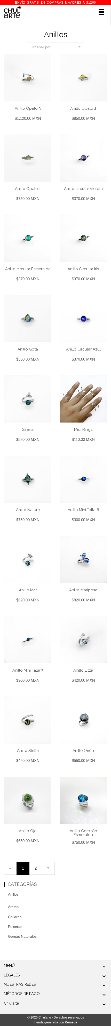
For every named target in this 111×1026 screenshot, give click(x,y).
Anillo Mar (28, 590)
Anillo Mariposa (83, 590)
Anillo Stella (28, 750)
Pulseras (15, 927)
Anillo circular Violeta (83, 188)
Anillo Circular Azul (83, 349)
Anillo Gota (28, 349)
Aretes (13, 907)
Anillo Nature (28, 509)
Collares (14, 917)
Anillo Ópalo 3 (28, 108)
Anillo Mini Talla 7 (27, 670)
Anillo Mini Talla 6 (83, 509)
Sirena (28, 429)
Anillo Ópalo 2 (83, 108)
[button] (55, 47)
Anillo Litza (83, 670)
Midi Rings (83, 429)
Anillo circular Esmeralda (28, 269)
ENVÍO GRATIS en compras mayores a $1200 (55, 2)
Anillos (13, 894)
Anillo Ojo (28, 831)
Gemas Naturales (22, 936)
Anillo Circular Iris (83, 269)
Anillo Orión (83, 750)
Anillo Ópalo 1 (28, 188)
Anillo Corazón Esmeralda (83, 833)
